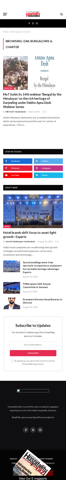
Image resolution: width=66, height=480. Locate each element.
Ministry (8, 88)
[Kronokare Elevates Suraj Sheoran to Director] (11, 303)
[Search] (61, 14)
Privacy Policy (28, 364)
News (7, 226)
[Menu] (5, 14)
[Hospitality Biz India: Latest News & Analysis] (33, 14)
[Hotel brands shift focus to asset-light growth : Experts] (33, 211)
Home (5, 32)
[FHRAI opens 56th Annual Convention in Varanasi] (11, 288)
